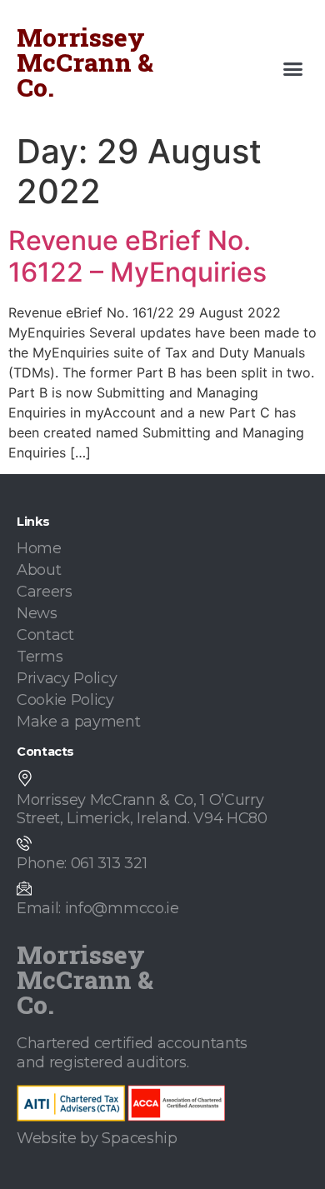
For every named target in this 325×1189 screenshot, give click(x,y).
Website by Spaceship (97, 1138)
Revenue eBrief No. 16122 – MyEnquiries (137, 256)
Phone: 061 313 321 (82, 863)
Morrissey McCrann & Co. (85, 62)
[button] (293, 69)
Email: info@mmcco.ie (98, 908)
